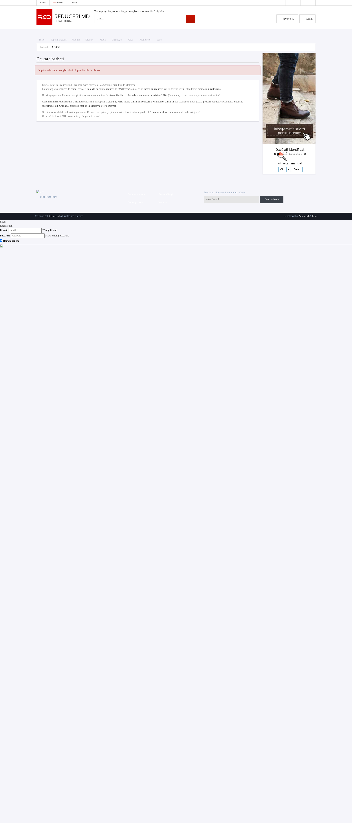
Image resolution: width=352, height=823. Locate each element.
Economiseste (272, 199)
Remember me (11, 241)
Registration (6, 225)
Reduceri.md (54, 216)
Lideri (314, 216)
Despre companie (135, 194)
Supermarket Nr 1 (106, 101)
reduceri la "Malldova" (118, 89)
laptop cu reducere (153, 89)
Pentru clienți (165, 194)
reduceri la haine (67, 89)
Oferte (43, 2)
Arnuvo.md (304, 216)
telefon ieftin (177, 89)
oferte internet (108, 105)
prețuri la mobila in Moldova (85, 105)
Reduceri (44, 47)
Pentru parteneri (135, 202)
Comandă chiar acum (162, 112)
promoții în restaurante (209, 89)
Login (3, 221)
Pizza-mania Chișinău (129, 101)
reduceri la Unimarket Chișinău (157, 101)
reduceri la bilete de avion (91, 89)
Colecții (74, 2)
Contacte (161, 202)
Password (5, 235)
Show (48, 235)
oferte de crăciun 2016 (154, 95)
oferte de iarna (134, 95)
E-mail (4, 230)
